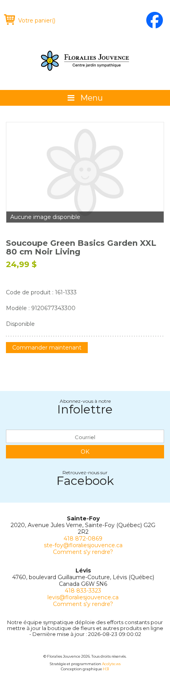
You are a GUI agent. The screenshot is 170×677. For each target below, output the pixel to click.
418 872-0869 (83, 538)
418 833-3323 (83, 590)
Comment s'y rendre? (83, 551)
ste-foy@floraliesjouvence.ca (83, 545)
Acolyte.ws (111, 664)
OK (85, 451)
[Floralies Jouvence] (85, 60)
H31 (106, 669)
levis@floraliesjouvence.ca (83, 597)
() (36, 20)
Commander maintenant (46, 347)
